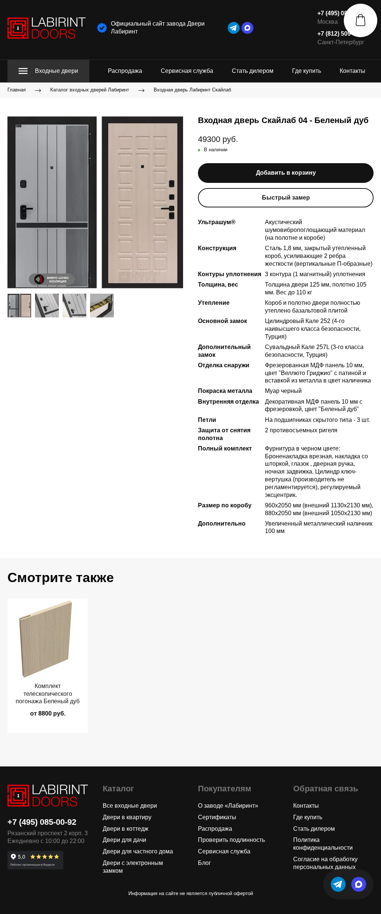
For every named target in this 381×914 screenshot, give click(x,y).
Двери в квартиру (127, 817)
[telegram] (234, 28)
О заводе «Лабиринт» (228, 805)
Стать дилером (252, 71)
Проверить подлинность (231, 840)
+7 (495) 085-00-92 (342, 13)
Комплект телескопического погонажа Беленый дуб (48, 694)
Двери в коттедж (125, 829)
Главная (16, 90)
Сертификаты (217, 817)
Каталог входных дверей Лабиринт (89, 90)
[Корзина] (360, 20)
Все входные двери (130, 805)
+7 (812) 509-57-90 (342, 33)
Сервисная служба (187, 71)
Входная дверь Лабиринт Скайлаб (192, 90)
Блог (204, 863)
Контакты (352, 71)
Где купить (306, 71)
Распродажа (125, 71)
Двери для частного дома (138, 851)
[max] (247, 28)
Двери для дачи (124, 840)
